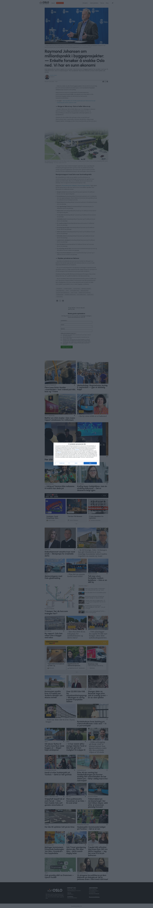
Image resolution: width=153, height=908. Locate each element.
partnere (77, 449)
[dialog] (76, 454)
